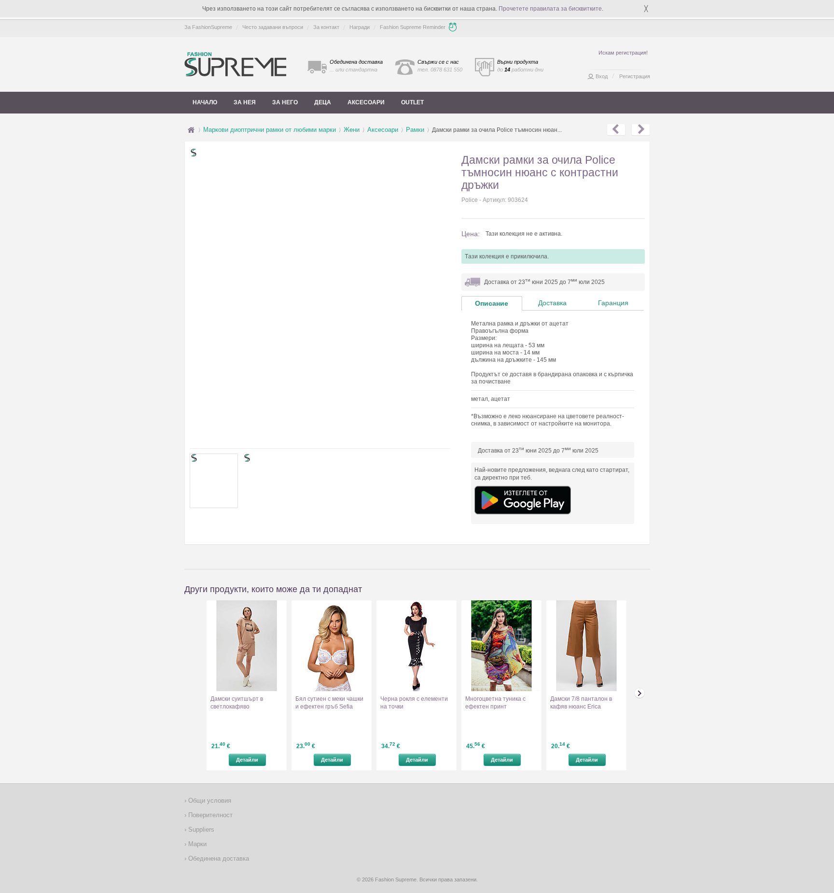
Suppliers (200, 829)
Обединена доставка (217, 858)
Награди (359, 27)
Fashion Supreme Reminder (412, 27)
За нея (245, 102)
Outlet (412, 102)
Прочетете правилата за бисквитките (550, 8)
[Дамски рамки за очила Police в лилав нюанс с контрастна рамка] (616, 130)
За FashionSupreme (208, 27)
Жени (352, 129)
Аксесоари (366, 102)
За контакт (326, 27)
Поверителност (209, 815)
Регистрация (634, 76)
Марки (196, 844)
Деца (322, 102)
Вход (602, 76)
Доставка (552, 303)
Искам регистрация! (623, 53)
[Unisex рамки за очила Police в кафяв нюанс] (640, 130)
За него (285, 102)
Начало (205, 102)
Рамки (415, 129)
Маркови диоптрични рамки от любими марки (269, 129)
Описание (491, 303)
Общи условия (208, 800)
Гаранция (613, 303)
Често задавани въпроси (272, 27)
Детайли (247, 760)
